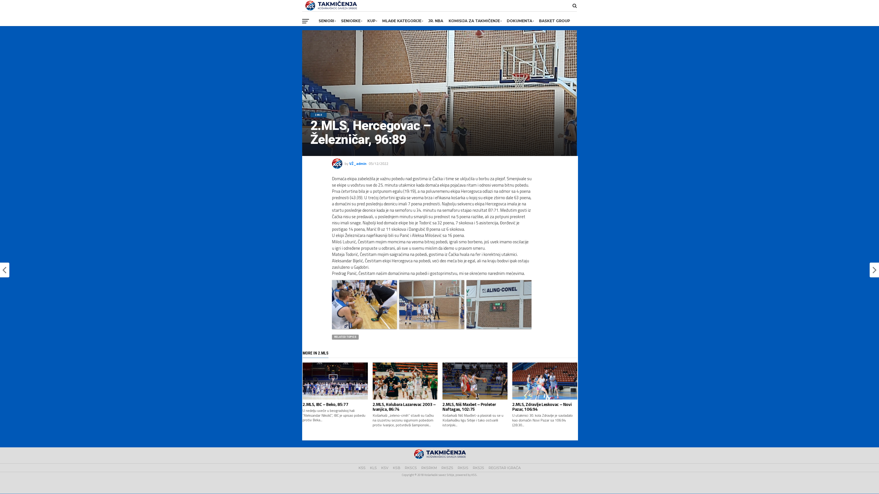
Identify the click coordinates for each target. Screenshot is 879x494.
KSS (362, 468)
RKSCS (411, 468)
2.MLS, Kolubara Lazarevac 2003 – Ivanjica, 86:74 (404, 406)
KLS (373, 468)
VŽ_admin (357, 163)
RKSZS (447, 468)
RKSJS (478, 468)
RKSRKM (429, 468)
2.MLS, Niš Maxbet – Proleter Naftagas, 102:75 (469, 406)
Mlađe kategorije (401, 21)
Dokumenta (519, 21)
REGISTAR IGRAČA (504, 468)
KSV (384, 468)
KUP (371, 21)
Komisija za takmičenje (474, 21)
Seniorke (351, 21)
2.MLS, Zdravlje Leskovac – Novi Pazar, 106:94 (542, 406)
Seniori (326, 21)
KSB (396, 468)
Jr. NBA (435, 21)
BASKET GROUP (554, 21)
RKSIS (463, 468)
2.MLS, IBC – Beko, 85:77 (325, 404)
